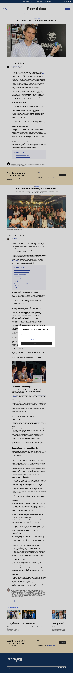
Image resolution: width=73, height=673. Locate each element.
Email (22, 334)
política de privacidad (34, 339)
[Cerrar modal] (53, 327)
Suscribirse (36, 343)
